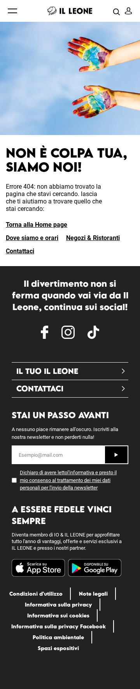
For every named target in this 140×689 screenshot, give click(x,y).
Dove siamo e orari (32, 238)
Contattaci (20, 251)
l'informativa (80, 472)
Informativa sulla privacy (58, 604)
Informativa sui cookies (58, 615)
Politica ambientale (58, 637)
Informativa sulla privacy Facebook (58, 626)
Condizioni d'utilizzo (36, 594)
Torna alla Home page (36, 224)
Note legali (93, 594)
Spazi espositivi (58, 648)
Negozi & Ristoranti (93, 238)
